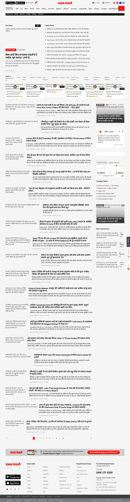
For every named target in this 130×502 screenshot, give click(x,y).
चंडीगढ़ (29, 488)
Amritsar (49, 496)
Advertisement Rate (29, 500)
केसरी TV (30, 471)
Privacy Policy (60, 500)
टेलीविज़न (40, 14)
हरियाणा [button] (66, 9)
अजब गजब (9, 14)
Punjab (39, 77)
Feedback (19, 500)
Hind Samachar (82, 471)
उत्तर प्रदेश (51, 9)
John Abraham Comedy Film (106, 196)
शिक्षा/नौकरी (62, 481)
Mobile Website (42, 500)
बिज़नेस (45, 488)
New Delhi (17, 496)
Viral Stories (63, 478)
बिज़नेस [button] (111, 9)
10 (63, 438)
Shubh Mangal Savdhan (104, 199)
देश (28, 474)
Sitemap (51, 500)
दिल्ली (32, 9)
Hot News (9, 25)
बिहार (90, 9)
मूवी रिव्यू (22, 14)
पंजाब (28, 485)
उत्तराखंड (45, 481)
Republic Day (101, 188)
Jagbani (79, 467)
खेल (44, 492)
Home (19, 77)
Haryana (62, 77)
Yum (78, 481)
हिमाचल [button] (58, 9)
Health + (62, 474)
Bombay (42, 496)
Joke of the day (64, 488)
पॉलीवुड (16, 14)
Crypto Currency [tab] (113, 163)
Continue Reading (10, 70)
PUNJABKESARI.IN (107, 500)
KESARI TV (8, 76)
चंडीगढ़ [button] (44, 9)
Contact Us (10, 500)
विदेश (28, 478)
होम (17, 9)
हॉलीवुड (34, 14)
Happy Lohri (100, 191)
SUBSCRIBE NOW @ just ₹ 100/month (103, 452)
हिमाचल (45, 467)
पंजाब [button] (37, 9)
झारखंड (96, 9)
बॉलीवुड (28, 14)
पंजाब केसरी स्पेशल (64, 467)
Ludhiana (34, 496)
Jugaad (79, 485)
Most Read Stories (102, 229)
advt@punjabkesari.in (103, 466)
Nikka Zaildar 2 (112, 188)
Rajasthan (55, 77)
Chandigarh (26, 496)
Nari (123, 77)
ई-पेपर (29, 467)
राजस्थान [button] (104, 9)
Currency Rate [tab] (101, 162)
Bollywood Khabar (102, 186)
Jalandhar (58, 496)
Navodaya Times (82, 474)
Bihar (68, 77)
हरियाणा (45, 471)
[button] (36, 25)
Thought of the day (65, 485)
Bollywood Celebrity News (105, 194)
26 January (114, 186)
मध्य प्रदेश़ (74, 9)
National (33, 77)
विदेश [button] (26, 9)
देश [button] (21, 9)
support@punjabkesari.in (108, 490)
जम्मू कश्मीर (83, 9)
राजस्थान (45, 485)
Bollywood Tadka (82, 488)
